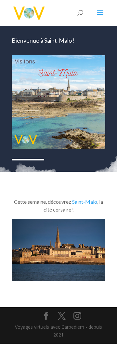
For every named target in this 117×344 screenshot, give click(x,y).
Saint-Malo (84, 202)
